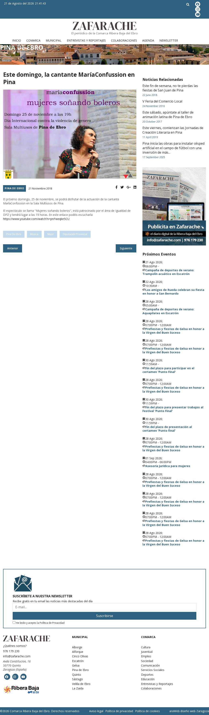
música (34, 234)
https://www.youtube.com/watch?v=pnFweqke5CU (36, 219)
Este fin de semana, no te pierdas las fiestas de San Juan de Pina (170, 87)
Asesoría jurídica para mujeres (167, 466)
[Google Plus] (129, 187)
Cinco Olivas (80, 656)
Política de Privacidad (52, 623)
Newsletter (168, 40)
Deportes (147, 675)
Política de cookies (147, 711)
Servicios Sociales (152, 670)
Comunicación (150, 665)
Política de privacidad (119, 711)
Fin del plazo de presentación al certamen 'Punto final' (167, 428)
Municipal (53, 40)
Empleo (146, 656)
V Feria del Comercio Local (162, 101)
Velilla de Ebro (81, 684)
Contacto (20, 46)
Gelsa (75, 665)
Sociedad (147, 661)
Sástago (77, 679)
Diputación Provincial (75, 234)
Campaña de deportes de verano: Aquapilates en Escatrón (168, 311)
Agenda (148, 40)
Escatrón (78, 661)
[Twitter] (122, 187)
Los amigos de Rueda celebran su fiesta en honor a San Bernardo (173, 291)
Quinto (76, 675)
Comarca (33, 40)
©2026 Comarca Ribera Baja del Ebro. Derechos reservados (39, 711)
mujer (50, 234)
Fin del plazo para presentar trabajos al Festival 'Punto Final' (172, 409)
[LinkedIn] (134, 187)
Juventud (146, 652)
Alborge (77, 647)
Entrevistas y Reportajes (86, 40)
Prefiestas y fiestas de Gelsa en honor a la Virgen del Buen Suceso (173, 330)
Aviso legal (96, 711)
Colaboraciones (124, 40)
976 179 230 (11, 651)
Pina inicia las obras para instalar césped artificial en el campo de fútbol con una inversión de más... (173, 148)
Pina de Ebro (14, 188)
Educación (148, 679)
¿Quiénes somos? (15, 646)
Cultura (145, 647)
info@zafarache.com (16, 656)
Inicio (16, 40)
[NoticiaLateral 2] (174, 206)
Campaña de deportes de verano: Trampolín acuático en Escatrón (168, 272)
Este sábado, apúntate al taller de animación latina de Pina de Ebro (167, 114)
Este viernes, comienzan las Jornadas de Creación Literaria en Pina (172, 130)
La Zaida (77, 688)
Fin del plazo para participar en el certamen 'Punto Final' (168, 370)
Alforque (77, 652)
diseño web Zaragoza (194, 711)
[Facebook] (117, 187)
